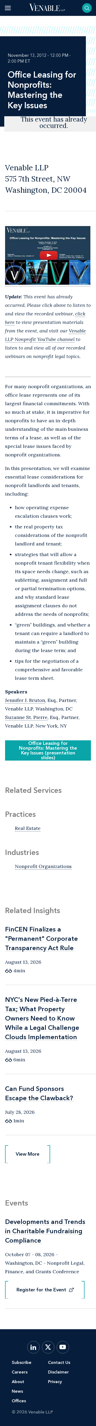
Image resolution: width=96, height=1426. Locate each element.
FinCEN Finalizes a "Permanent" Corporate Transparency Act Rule (41, 938)
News (17, 1391)
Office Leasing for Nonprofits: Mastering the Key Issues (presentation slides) (48, 750)
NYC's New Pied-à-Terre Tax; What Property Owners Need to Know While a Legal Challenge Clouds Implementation (42, 1018)
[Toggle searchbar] (87, 8)
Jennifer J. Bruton (25, 700)
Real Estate (28, 828)
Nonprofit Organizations (43, 866)
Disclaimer (58, 1372)
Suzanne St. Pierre (26, 717)
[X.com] (48, 1347)
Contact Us (59, 1362)
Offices (19, 1400)
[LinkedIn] (33, 1347)
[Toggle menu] (7, 7)
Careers (19, 1372)
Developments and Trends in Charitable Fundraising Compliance (45, 1231)
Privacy (55, 1381)
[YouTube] (63, 1347)
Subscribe (21, 1362)
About (18, 1381)
